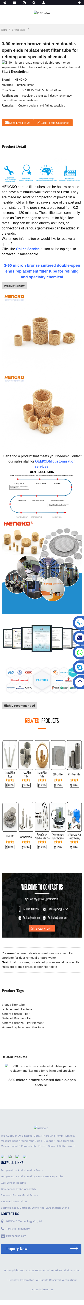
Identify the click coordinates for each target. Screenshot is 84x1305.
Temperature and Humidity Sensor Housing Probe (32, 1176)
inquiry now (17, 1248)
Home (4, 29)
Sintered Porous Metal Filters (19, 1195)
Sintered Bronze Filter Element (23, 1022)
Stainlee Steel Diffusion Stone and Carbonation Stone (35, 1207)
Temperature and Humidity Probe (22, 1170)
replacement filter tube (17, 1009)
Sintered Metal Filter (14, 1201)
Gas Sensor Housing (13, 1182)
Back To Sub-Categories (55, 122)
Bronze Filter (18, 29)
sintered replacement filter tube (23, 1027)
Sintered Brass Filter (16, 1013)
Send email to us (19, 122)
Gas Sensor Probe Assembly (18, 1188)
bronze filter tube (13, 1004)
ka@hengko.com (16, 1236)
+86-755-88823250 (18, 1228)
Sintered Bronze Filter (16, 1018)
